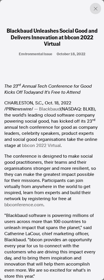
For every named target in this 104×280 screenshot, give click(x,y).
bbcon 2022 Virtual (41, 145)
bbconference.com (23, 204)
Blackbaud (49, 109)
